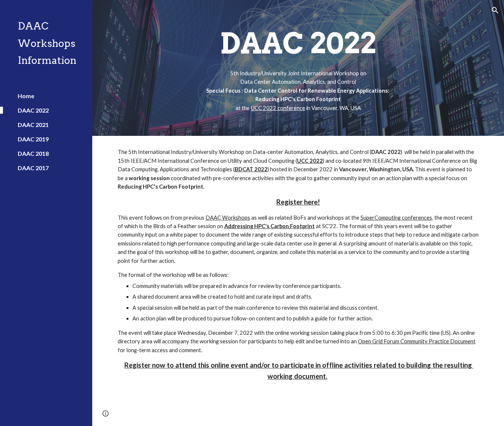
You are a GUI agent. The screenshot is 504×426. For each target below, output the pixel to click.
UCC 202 (262, 108)
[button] (495, 10)
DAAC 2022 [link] (33, 110)
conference (290, 108)
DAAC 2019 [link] (33, 138)
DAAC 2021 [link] (33, 124)
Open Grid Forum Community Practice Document (417, 341)
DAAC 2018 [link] (33, 153)
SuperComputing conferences (396, 217)
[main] (298, 68)
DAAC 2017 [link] (33, 167)
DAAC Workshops (228, 217)
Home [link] (26, 95)
